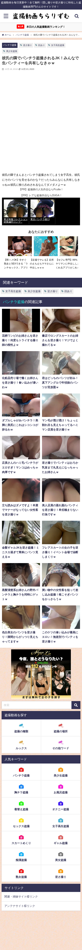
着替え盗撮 (21, 809)
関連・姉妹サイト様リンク (21, 896)
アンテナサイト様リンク (19, 905)
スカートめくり (21, 843)
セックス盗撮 (21, 826)
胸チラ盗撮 (21, 792)
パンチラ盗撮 (9, 45)
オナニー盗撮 (60, 809)
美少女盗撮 (11, 51)
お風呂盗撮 (61, 792)
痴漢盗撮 (21, 860)
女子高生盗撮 (57, 45)
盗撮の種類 (21, 731)
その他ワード (60, 748)
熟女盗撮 (21, 876)
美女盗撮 (60, 860)
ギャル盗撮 (61, 843)
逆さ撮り (27, 45)
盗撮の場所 (61, 731)
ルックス (21, 748)
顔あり (41, 45)
